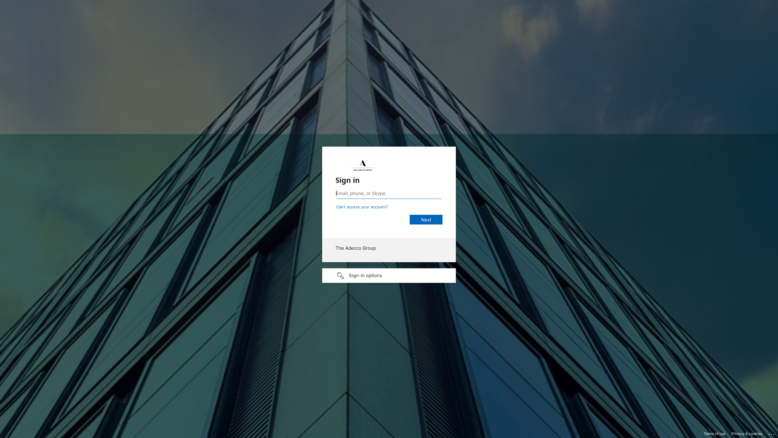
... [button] (772, 433)
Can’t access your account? (362, 206)
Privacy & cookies (747, 433)
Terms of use (714, 433)
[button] (389, 275)
